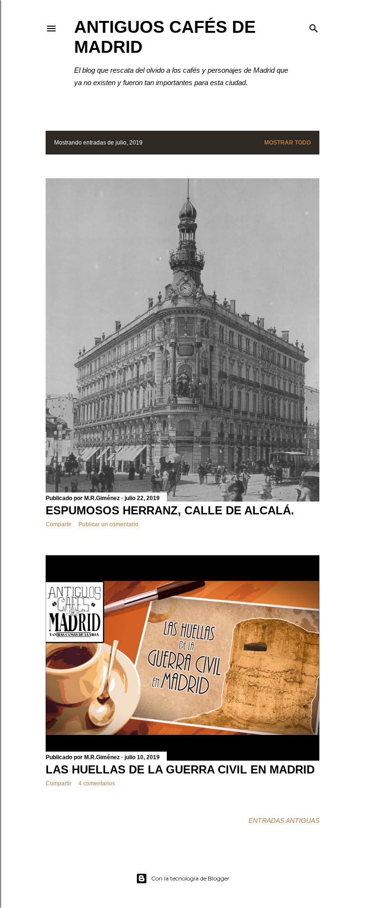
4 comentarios (96, 783)
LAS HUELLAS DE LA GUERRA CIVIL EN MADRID (180, 769)
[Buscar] (313, 26)
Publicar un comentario (108, 524)
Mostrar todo (287, 142)
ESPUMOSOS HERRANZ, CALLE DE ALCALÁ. (170, 510)
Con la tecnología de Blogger (190, 878)
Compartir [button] (58, 524)
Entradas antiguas (284, 820)
